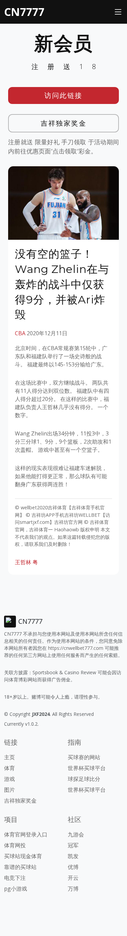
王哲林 (23, 562)
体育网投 (15, 845)
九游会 (76, 834)
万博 (73, 888)
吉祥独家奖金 (63, 123)
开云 (73, 877)
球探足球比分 (84, 779)
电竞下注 (15, 877)
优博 (73, 867)
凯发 (73, 856)
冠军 (73, 845)
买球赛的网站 (84, 757)
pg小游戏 (15, 888)
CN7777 (24, 11)
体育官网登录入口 (25, 834)
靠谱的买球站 (20, 867)
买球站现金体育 (23, 856)
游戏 (9, 779)
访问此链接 (63, 95)
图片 (9, 789)
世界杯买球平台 (87, 768)
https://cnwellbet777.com (75, 648)
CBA (20, 333)
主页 (9, 757)
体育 (9, 768)
